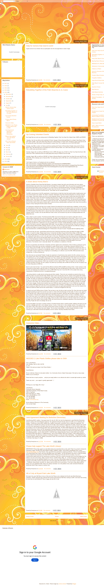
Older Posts (83, 516)
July (7, 105)
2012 (5, 92)
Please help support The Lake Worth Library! (43, 446)
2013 (5, 90)
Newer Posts (30, 516)
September (9, 101)
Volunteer (7, 169)
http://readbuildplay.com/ (32, 451)
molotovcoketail (62, 583)
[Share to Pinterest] (60, 80)
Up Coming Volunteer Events (37, 134)
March (7, 152)
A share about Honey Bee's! (37, 182)
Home (57, 516)
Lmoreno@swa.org (33, 399)
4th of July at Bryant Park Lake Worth (40, 473)
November (8, 96)
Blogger (74, 583)
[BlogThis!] (55, 80)
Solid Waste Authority (97, 92)
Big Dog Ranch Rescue (98, 61)
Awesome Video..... (33, 323)
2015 (5, 85)
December (8, 94)
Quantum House (96, 87)
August (8, 103)
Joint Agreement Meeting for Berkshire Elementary (46, 417)
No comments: (47, 80)
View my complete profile (9, 174)
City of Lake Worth (96, 123)
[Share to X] (57, 80)
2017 (5, 83)
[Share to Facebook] (58, 80)
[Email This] (54, 80)
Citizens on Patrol (96, 68)
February (8, 154)
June (7, 145)
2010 (5, 161)
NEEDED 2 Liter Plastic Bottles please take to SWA (46, 358)
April (7, 149)
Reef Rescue (95, 89)
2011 (5, 159)
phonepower (101, 172)
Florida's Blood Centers (98, 75)
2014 (5, 88)
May (7, 147)
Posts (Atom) (60, 520)
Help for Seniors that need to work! (39, 46)
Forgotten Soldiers (96, 77)
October (8, 98)
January (8, 156)
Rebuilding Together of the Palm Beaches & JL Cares (47, 90)
